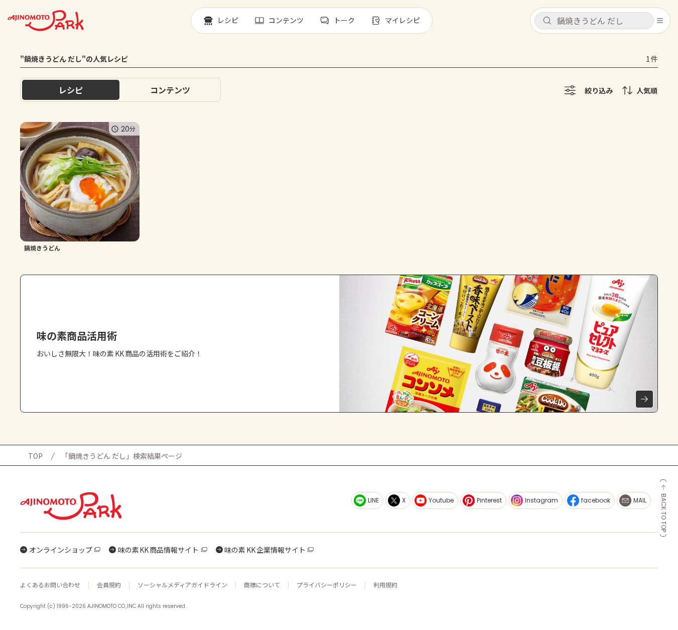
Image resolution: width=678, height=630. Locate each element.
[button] (594, 20)
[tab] (170, 90)
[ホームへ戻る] (46, 20)
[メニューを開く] (660, 21)
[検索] (547, 21)
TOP (35, 456)
